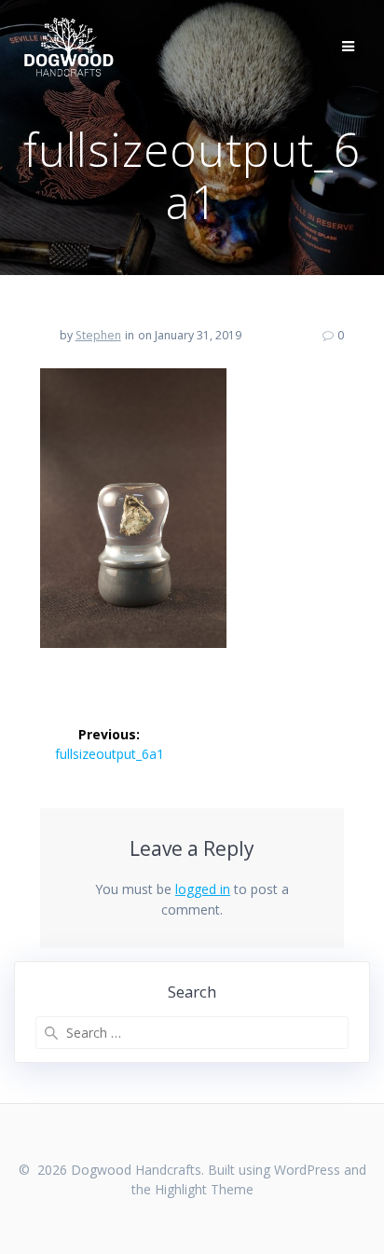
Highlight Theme (204, 1189)
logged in (202, 889)
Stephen (98, 335)
